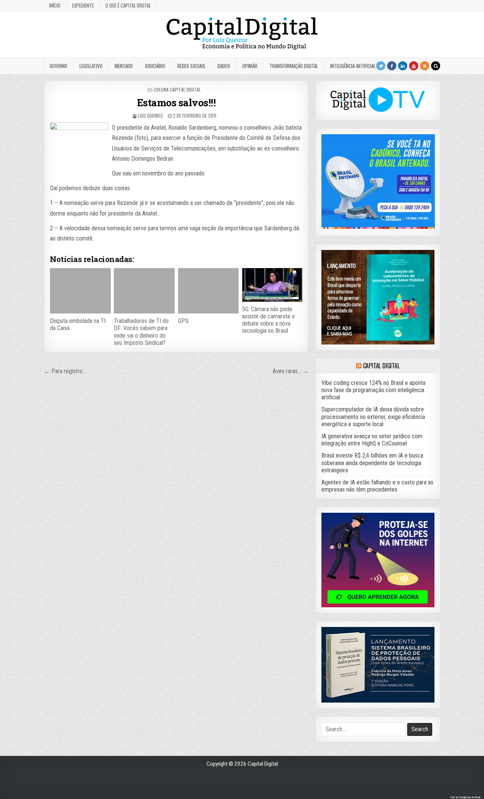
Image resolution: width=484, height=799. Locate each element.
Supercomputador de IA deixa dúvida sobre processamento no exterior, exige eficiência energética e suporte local (373, 416)
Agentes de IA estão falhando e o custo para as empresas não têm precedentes (377, 486)
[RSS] (424, 65)
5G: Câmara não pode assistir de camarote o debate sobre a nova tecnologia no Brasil (268, 320)
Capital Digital (381, 365)
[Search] (435, 65)
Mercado (124, 66)
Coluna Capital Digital (177, 89)
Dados (223, 66)
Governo (58, 66)
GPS (183, 320)
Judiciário (155, 66)
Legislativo (90, 66)
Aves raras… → (291, 371)
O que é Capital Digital (128, 5)
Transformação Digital (294, 66)
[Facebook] (391, 65)
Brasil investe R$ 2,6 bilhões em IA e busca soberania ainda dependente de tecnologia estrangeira (372, 462)
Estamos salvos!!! (176, 102)
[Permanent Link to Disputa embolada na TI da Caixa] (80, 290)
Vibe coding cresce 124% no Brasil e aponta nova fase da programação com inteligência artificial (373, 390)
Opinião (250, 66)
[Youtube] (413, 65)
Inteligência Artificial (352, 66)
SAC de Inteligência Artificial (465, 797)
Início (54, 5)
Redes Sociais (191, 66)
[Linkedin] (402, 65)
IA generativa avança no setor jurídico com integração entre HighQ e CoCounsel (371, 440)
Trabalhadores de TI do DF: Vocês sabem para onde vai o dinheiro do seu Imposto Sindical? (141, 331)
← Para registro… (65, 371)
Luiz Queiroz (150, 115)
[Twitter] (380, 65)
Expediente (83, 5)
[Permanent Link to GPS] (208, 290)
